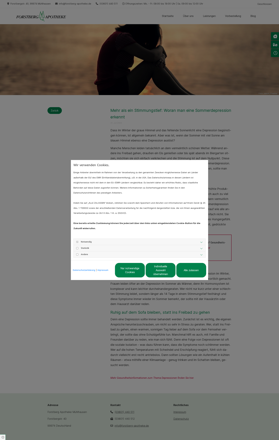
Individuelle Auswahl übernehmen (160, 270)
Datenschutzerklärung (84, 270)
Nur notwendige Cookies (129, 270)
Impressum (103, 270)
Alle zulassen (191, 270)
